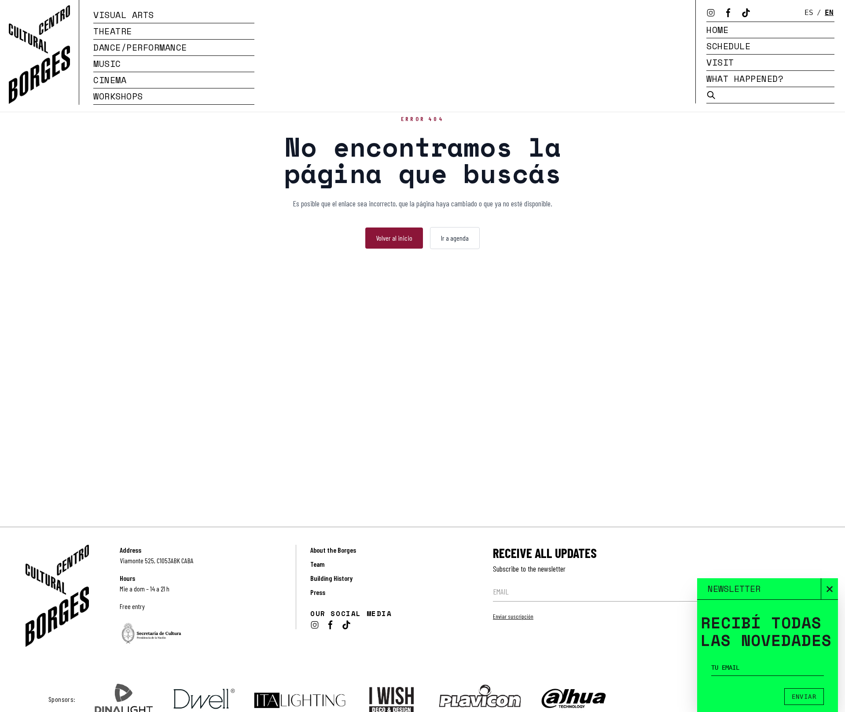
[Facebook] (728, 12)
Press (317, 592)
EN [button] (829, 12)
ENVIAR (804, 696)
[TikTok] (746, 12)
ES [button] (809, 12)
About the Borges (333, 550)
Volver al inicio (394, 238)
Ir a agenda (455, 238)
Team (317, 564)
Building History (331, 578)
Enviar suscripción (513, 616)
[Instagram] (710, 12)
